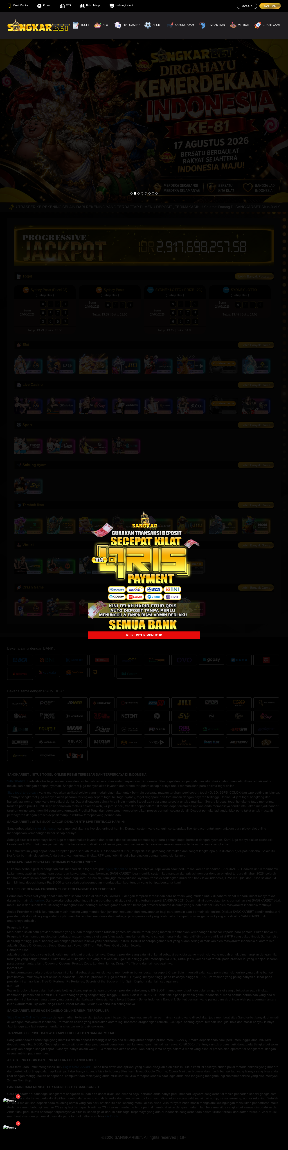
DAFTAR (270, 6)
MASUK (246, 6)
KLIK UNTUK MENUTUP (144, 635)
